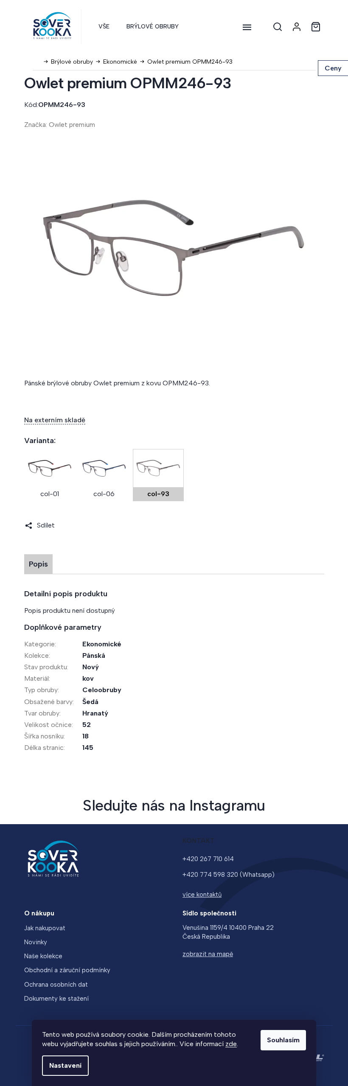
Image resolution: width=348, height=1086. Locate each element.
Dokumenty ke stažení (56, 998)
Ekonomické (101, 644)
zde (231, 1044)
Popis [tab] (38, 564)
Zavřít (72, 525)
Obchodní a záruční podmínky (67, 970)
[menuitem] (104, 27)
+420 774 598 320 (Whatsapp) (228, 874)
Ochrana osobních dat (56, 984)
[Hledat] (277, 26)
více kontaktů (202, 894)
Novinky (35, 942)
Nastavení (65, 1065)
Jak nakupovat (44, 928)
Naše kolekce (43, 956)
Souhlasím (283, 1040)
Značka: (59, 125)
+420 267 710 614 (208, 859)
